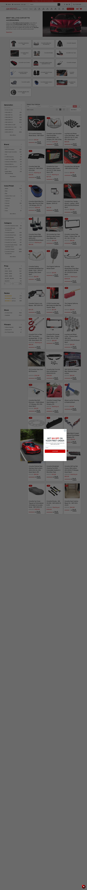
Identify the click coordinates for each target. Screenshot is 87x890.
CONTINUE (55, 451)
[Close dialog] (65, 430)
